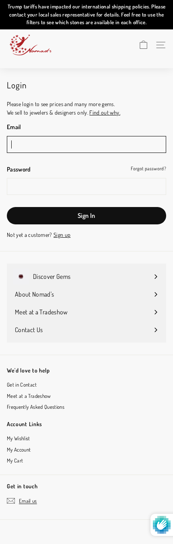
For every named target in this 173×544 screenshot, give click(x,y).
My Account (19, 449)
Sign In (86, 215)
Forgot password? (148, 168)
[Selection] (143, 45)
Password (19, 169)
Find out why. (104, 112)
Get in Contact (22, 384)
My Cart (15, 460)
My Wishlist (18, 438)
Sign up (62, 234)
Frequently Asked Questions (35, 407)
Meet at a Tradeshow (29, 396)
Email (14, 127)
